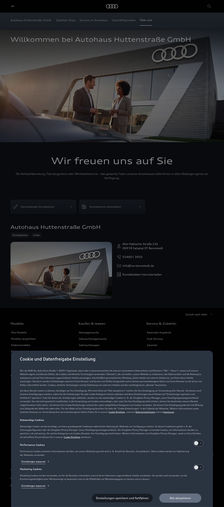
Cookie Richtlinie (117, 412)
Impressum (168, 412)
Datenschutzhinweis (145, 412)
